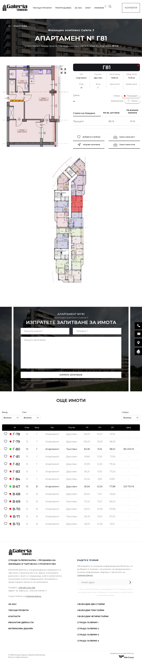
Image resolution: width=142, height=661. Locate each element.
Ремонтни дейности (21, 622)
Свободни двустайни (91, 604)
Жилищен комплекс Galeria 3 (73, 46)
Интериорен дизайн (20, 628)
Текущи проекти (42, 8)
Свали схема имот (127, 137)
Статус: (125, 412)
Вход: (5, 412)
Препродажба (63, 8)
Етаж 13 (93, 46)
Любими (99, 8)
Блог (88, 8)
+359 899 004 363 (26, 587)
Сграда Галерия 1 (87, 622)
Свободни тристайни (90, 610)
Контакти (131, 7)
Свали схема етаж (127, 144)
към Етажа (20, 26)
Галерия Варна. (33, 596)
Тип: (24, 412)
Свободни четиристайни (92, 616)
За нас (78, 8)
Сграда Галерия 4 (88, 640)
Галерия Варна (31, 46)
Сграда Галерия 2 (88, 628)
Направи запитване (91, 144)
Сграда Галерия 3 (88, 634)
